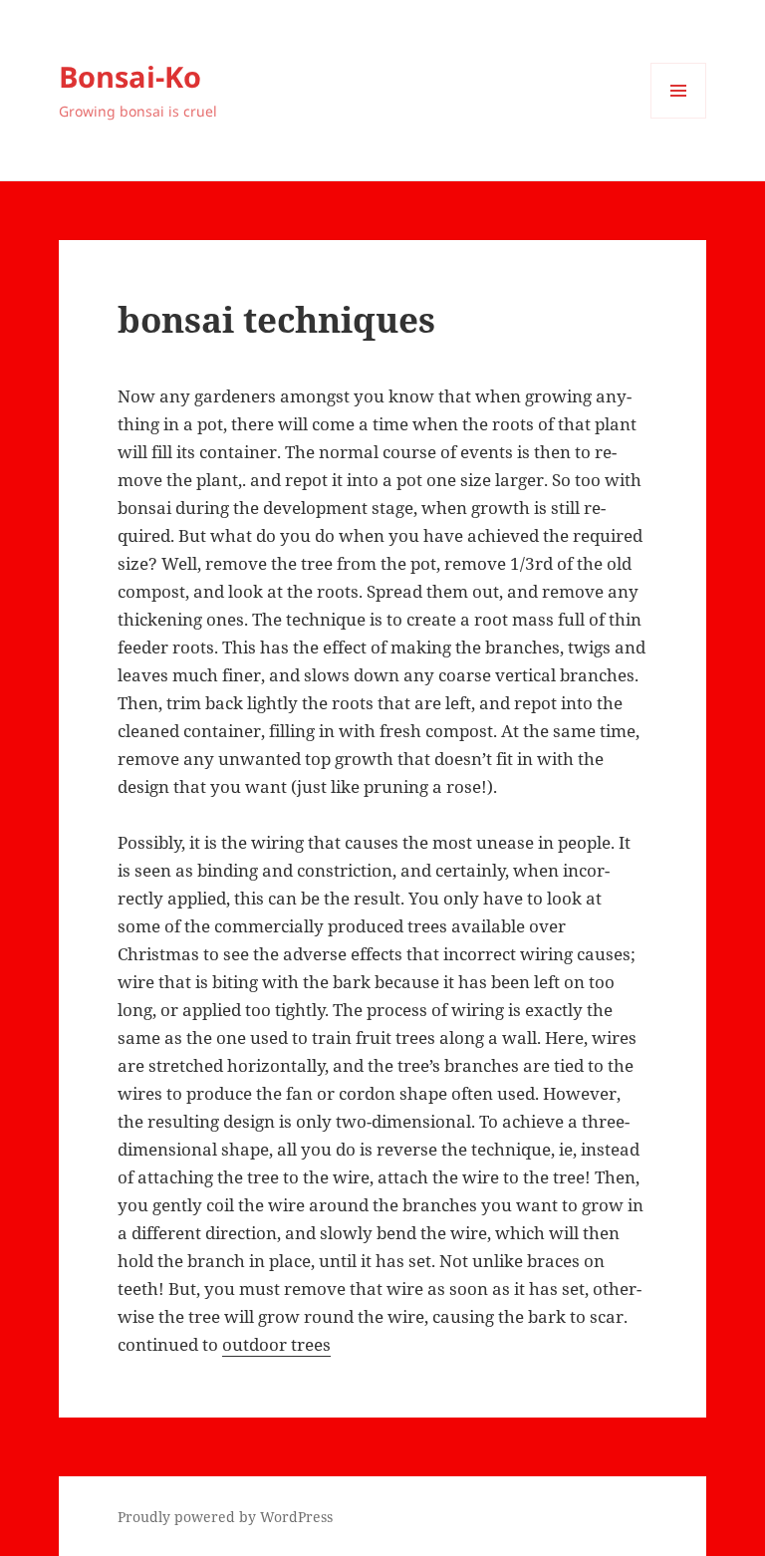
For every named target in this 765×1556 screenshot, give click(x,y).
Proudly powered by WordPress (225, 1516)
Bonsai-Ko (130, 76)
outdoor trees (276, 1344)
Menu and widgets (678, 118)
